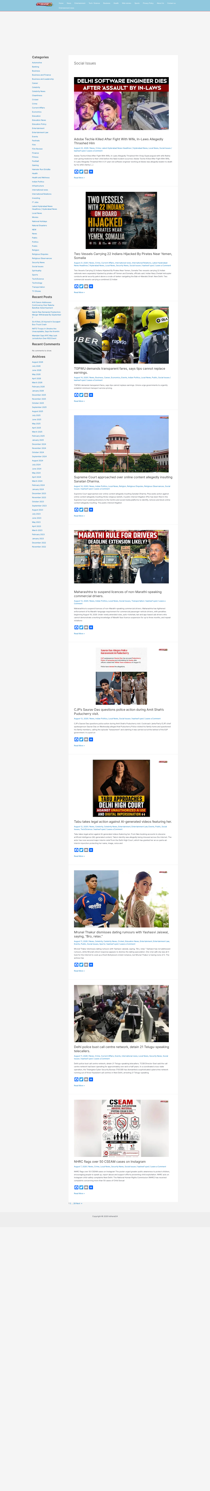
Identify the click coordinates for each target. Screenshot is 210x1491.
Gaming (35, 165)
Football (35, 161)
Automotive (37, 62)
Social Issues (37, 266)
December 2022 (39, 543)
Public (34, 246)
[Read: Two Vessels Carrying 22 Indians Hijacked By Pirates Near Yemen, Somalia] (121, 220)
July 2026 (36, 366)
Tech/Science (38, 279)
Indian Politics (38, 182)
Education (36, 116)
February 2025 (38, 436)
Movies (35, 217)
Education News (39, 120)
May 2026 (36, 374)
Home (61, 3)
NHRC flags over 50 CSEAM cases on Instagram (110, 1161)
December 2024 (39, 444)
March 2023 (37, 530)
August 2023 (37, 510)
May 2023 (36, 522)
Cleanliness (37, 95)
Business (106, 3)
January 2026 (38, 391)
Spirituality (36, 270)
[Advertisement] (105, 30)
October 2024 (38, 452)
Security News (38, 262)
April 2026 (36, 378)
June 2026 (36, 370)
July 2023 (36, 514)
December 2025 (39, 395)
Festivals (36, 140)
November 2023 (39, 497)
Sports (137, 3)
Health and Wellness (41, 177)
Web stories (126, 3)
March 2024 (37, 481)
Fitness (35, 157)
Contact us (171, 3)
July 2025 (36, 415)
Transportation (38, 287)
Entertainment (79, 3)
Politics (35, 242)
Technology (37, 283)
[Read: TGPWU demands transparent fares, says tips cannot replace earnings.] (121, 335)
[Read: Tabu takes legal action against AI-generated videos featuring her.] (121, 788)
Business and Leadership (43, 79)
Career (35, 83)
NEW (34, 229)
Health (116, 3)
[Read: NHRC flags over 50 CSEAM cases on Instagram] (121, 1128)
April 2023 (36, 526)
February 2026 (38, 386)
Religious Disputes (40, 254)
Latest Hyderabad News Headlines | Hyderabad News (125, 148)
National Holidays (39, 221)
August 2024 (37, 460)
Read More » (79, 177)
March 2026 (37, 382)
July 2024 (36, 464)
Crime (34, 104)
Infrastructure (38, 186)
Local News (37, 213)
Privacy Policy (148, 3)
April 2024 (36, 477)
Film (34, 145)
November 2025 (39, 399)
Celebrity (36, 87)
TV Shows (36, 291)
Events (35, 136)
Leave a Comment (94, 151)
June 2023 (36, 518)
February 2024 (38, 485)
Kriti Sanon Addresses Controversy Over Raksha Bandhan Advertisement (43, 305)
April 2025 (36, 428)
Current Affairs (38, 108)
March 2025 (37, 432)
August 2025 (37, 411)
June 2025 (36, 419)
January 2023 (38, 538)
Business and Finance (41, 75)
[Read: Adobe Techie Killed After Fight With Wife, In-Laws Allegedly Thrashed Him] (121, 105)
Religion (35, 250)
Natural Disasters (39, 225)
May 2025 (36, 423)
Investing (36, 198)
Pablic (34, 238)
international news (40, 190)
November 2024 (39, 448)
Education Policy (39, 124)
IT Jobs (35, 202)
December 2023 (39, 493)
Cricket (35, 99)
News (69, 3)
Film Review (37, 149)
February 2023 (38, 534)
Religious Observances (42, 258)
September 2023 (39, 506)
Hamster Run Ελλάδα (41, 169)
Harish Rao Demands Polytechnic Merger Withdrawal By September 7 (46, 315)
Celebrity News (38, 91)
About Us (160, 3)
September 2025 (39, 407)
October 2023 (38, 501)
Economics (36, 112)
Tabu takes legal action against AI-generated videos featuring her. (123, 821)
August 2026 (37, 362)
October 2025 (38, 403)
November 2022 (39, 547)
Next (79, 1203)
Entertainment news (66, 8)
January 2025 (38, 440)
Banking (35, 67)
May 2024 (36, 473)
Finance (35, 153)
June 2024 (36, 469)
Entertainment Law (40, 132)
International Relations (41, 194)
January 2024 (38, 489)
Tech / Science (94, 3)
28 (74, 1203)
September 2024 (39, 456)
